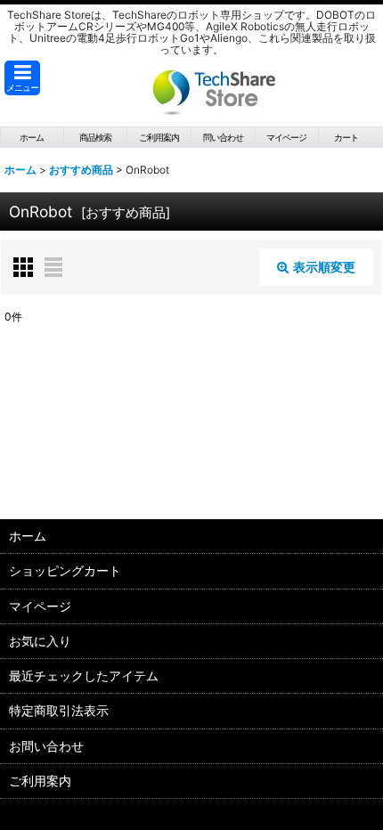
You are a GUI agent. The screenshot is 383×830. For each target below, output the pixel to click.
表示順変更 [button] (324, 266)
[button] (22, 78)
